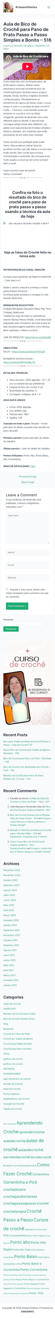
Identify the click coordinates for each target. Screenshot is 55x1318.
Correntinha (40, 1174)
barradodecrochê (16, 1157)
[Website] (27, 578)
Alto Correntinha (9, 1124)
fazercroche (42, 1229)
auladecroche (14, 1141)
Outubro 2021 (10, 940)
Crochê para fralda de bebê (17, 1043)
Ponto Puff (7, 1284)
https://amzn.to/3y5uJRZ (38, 337)
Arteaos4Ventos (26, 7)
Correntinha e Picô (20, 1182)
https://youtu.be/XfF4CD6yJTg (19, 362)
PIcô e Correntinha (14, 1235)
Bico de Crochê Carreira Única (19, 1018)
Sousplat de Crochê (13, 1103)
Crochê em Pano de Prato (16, 1034)
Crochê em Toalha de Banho (18, 1038)
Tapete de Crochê (12, 1109)
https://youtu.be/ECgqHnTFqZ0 (28, 351)
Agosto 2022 (10, 890)
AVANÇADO (9, 1008)
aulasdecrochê (30, 1150)
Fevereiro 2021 (11, 980)
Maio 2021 (8, 965)
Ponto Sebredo (18, 1284)
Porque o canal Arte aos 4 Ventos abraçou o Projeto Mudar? (30, 821)
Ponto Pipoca (16, 1279)
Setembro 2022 (11, 885)
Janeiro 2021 (10, 985)
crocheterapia (14, 1211)
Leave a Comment (12, 45)
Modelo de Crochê (13, 1084)
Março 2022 (9, 915)
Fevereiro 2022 (11, 920)
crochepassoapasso (19, 1203)
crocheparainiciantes (20, 1196)
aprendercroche (32, 1132)
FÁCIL (6, 1053)
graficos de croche (13, 1059)
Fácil (32, 466)
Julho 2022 (9, 895)
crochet (43, 1203)
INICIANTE (9, 1068)
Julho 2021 (9, 955)
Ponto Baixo (25, 1256)
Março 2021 (9, 975)
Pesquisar (8, 619)
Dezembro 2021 (11, 930)
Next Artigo (27, 482)
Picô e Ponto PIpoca (35, 1235)
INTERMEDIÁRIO (11, 1073)
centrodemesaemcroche (24, 1165)
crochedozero (14, 1189)
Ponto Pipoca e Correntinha (36, 1279)
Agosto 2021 (10, 950)
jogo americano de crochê (16, 1078)
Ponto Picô (36, 1293)
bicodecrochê (40, 1157)
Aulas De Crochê (12, 1003)
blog (5, 1023)
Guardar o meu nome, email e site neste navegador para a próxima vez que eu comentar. (27, 593)
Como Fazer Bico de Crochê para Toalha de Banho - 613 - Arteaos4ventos (27, 845)
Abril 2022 (8, 910)
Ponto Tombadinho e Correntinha (16, 1294)
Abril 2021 (8, 970)
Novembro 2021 (11, 935)
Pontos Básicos (11, 1094)
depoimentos (30, 1229)
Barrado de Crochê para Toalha (19, 1013)
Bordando (8, 1028)
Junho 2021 (9, 960)
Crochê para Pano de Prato (17, 1048)
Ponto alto (20, 1242)
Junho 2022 (9, 900)
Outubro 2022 (10, 880)
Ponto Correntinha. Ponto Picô (14, 1275)
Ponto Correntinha (33, 1270)
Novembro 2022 (11, 875)
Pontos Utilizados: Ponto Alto (37, 1288)
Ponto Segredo (31, 1284)
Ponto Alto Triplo (22, 1249)
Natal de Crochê (11, 1089)
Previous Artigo (28, 476)
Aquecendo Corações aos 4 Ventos (28, 836)
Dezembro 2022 (11, 870)
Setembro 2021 (11, 945)
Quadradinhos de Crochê (16, 1098)
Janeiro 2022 (10, 925)
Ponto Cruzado (32, 1275)
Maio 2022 (9, 905)
